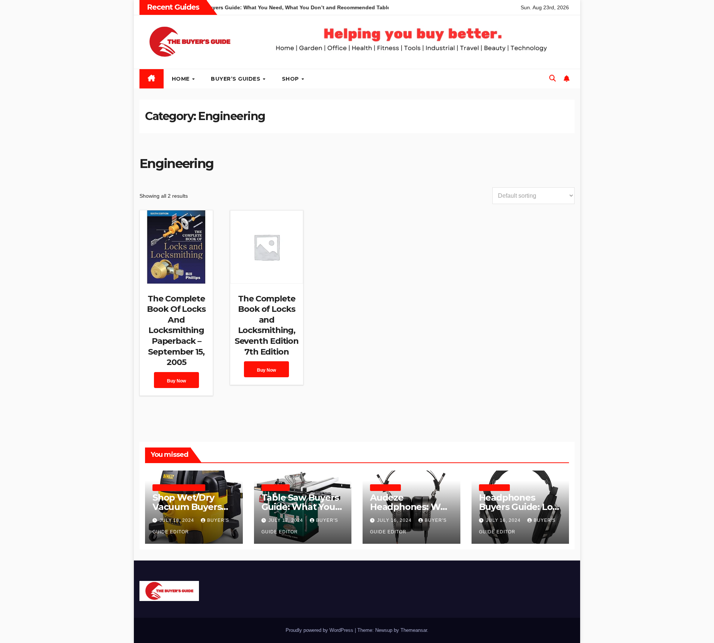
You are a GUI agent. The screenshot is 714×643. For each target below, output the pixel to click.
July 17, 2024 (286, 520)
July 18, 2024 (178, 520)
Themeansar (414, 630)
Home (182, 78)
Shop (291, 78)
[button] (552, 78)
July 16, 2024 (395, 520)
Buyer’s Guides (236, 78)
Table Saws (275, 487)
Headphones (385, 487)
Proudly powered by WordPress (320, 630)
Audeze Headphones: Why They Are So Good (410, 506)
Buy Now (176, 381)
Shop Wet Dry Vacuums (179, 487)
